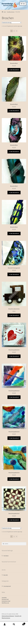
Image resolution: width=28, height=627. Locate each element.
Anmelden (4, 597)
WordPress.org (5, 602)
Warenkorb (22, 623)
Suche (14, 624)
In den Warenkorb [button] (14, 70)
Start (5, 12)
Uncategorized (7, 586)
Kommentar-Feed (6, 601)
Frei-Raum (6, 555)
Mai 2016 (6, 575)
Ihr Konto (4, 624)
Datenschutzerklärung (8, 616)
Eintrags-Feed (5, 599)
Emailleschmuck (10, 12)
